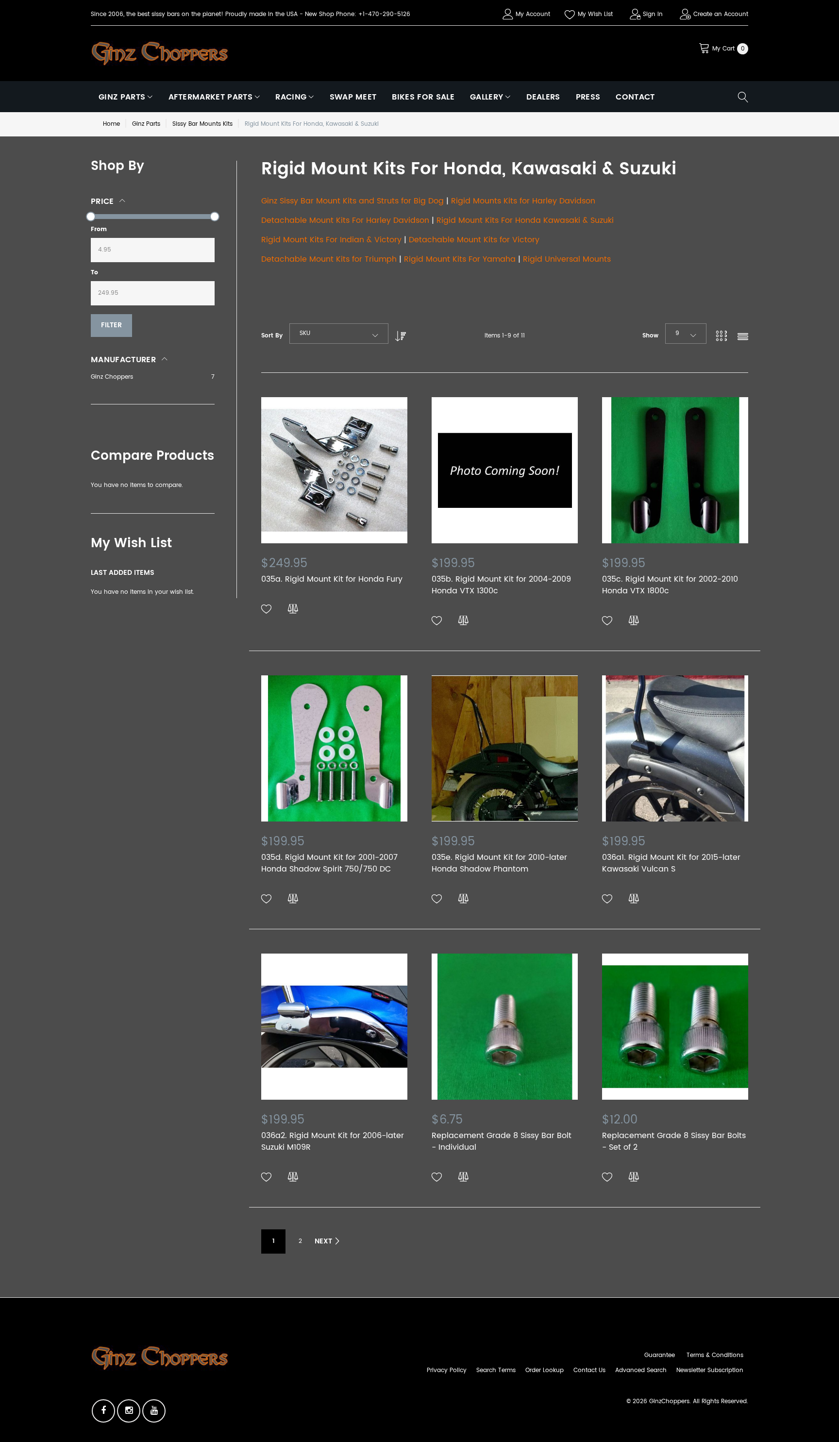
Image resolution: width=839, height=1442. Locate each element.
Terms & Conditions (715, 1355)
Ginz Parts (146, 124)
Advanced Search (641, 1370)
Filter (111, 325)
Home (111, 124)
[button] (266, 609)
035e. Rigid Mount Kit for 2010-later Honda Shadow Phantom (499, 863)
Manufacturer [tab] (123, 360)
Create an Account (720, 14)
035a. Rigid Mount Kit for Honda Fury (332, 579)
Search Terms (496, 1370)
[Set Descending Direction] (398, 333)
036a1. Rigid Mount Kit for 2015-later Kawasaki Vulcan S (671, 863)
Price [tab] (102, 201)
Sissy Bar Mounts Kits (202, 124)
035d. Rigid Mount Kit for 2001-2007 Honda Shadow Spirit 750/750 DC (329, 863)
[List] (743, 338)
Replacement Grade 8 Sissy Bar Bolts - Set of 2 (674, 1141)
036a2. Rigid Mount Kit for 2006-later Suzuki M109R (332, 1141)
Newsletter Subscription (709, 1370)
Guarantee (659, 1355)
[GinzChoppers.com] (160, 53)
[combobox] (338, 333)
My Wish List (595, 14)
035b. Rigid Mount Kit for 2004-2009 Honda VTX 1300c (501, 585)
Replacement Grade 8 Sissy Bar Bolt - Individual (501, 1141)
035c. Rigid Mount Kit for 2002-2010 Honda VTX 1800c (670, 585)
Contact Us (589, 1370)
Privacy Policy (447, 1370)
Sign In (653, 14)
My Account (533, 14)
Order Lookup (544, 1370)
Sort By (272, 335)
